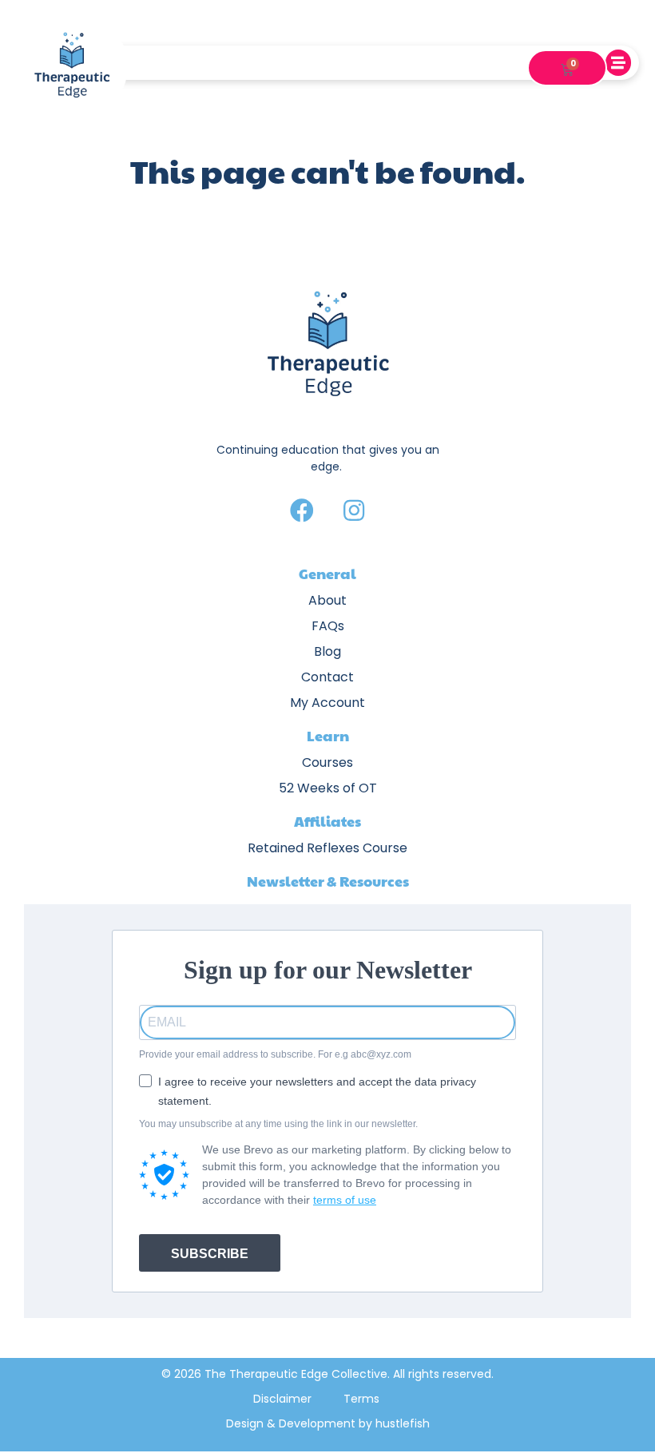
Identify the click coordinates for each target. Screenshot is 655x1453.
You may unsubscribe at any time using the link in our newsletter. (278, 1124)
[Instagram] (354, 510)
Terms (361, 1399)
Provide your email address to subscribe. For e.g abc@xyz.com (275, 1054)
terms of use (344, 1199)
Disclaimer (282, 1399)
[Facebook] (302, 510)
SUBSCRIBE (209, 1253)
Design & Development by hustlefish (328, 1423)
